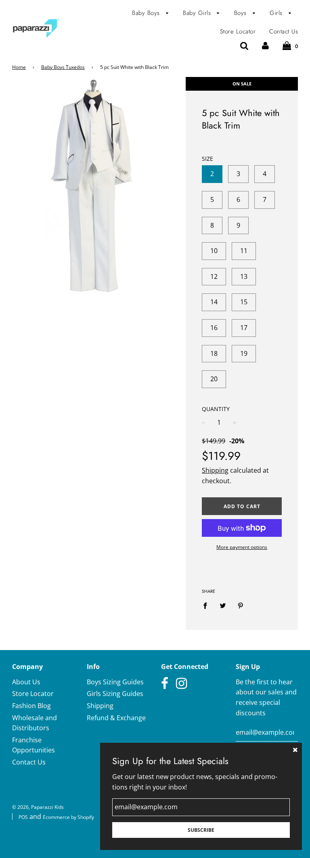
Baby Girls (198, 12)
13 (243, 276)
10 (214, 250)
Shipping (215, 470)
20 (214, 378)
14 (214, 301)
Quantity (216, 409)
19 (243, 353)
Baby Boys (147, 12)
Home (19, 67)
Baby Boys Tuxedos (63, 67)
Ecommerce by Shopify (68, 817)
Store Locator (238, 31)
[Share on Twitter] (223, 605)
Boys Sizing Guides (115, 681)
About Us (26, 681)
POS (23, 817)
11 (243, 250)
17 (243, 327)
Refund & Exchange (116, 717)
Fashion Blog (31, 705)
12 (214, 276)
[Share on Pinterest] (240, 605)
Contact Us (283, 31)
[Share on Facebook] (207, 605)
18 (214, 353)
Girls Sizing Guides (115, 693)
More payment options (241, 547)
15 (243, 301)
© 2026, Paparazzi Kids (38, 807)
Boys (241, 12)
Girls (277, 12)
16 (214, 327)
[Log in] (265, 45)
